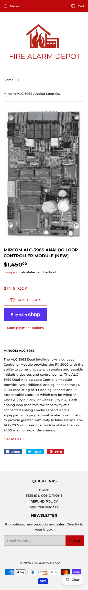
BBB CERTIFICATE (44, 507)
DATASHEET (14, 439)
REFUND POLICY (44, 501)
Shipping (11, 272)
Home (9, 80)
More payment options (25, 328)
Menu (14, 6)
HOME (44, 490)
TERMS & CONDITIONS (44, 495)
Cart (80, 6)
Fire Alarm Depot (46, 563)
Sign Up (75, 540)
